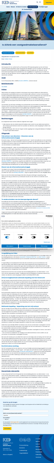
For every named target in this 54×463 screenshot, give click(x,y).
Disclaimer (22, 448)
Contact (38, 444)
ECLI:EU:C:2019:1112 (23, 80)
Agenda (38, 441)
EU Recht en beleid (21, 7)
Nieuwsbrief (39, 449)
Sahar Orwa (8, 59)
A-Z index (38, 438)
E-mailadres (6, 409)
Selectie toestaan (27, 246)
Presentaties (39, 452)
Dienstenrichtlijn (20, 52)
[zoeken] (37, 2)
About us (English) (8, 454)
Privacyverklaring (23, 445)
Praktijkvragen (43, 7)
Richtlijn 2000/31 (27, 114)
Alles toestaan (44, 246)
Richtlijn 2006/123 (6, 161)
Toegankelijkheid (23, 453)
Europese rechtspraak (8, 52)
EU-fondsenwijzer (27, 9)
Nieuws (13, 7)
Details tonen (47, 242)
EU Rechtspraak (32, 7)
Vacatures (38, 457)
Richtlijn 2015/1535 (18, 172)
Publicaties (38, 454)
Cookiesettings (23, 450)
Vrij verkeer (4, 86)
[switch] (20, 237)
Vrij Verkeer (30, 52)
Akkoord (6, 419)
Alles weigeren (9, 246)
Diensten (38, 446)
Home (8, 7)
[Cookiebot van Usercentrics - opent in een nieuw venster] (46, 216)
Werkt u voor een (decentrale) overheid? (13, 413)
